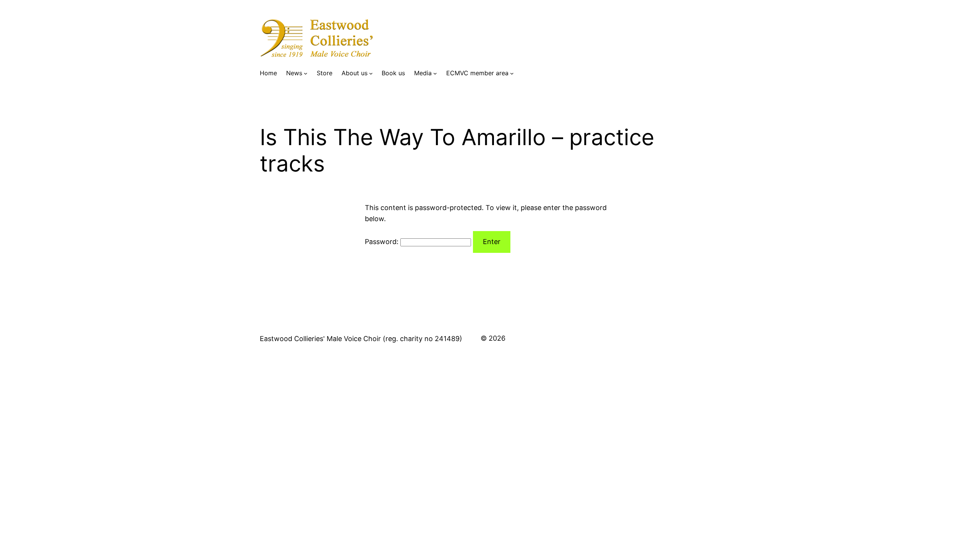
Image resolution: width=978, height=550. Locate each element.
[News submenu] (306, 73)
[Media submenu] (435, 73)
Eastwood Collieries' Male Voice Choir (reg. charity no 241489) (361, 339)
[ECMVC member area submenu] (512, 73)
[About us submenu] (371, 73)
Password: (382, 242)
